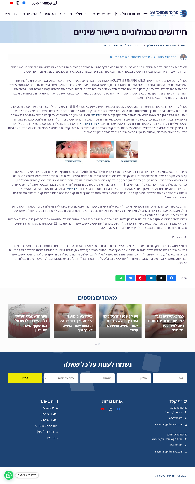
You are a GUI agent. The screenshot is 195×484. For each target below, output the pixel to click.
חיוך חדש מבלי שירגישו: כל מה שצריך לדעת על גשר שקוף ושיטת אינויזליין (30, 323)
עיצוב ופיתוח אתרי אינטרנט (171, 475)
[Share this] (171, 278)
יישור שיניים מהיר (89, 124)
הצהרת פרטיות (49, 414)
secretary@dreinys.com (169, 424)
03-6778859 (176, 418)
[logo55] (167, 14)
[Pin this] (141, 278)
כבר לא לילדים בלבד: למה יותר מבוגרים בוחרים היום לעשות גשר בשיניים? (166, 323)
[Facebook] (119, 409)
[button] (99, 344)
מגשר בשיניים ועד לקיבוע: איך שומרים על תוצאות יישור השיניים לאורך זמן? (76, 323)
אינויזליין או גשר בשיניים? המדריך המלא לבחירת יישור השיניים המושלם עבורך (120, 323)
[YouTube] (103, 409)
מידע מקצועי (50, 407)
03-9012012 (176, 445)
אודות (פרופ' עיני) (47, 432)
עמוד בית (52, 438)
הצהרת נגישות (49, 420)
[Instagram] (111, 409)
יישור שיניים (72, 189)
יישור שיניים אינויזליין (46, 426)
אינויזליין (95, 115)
